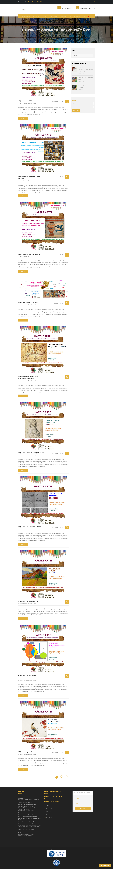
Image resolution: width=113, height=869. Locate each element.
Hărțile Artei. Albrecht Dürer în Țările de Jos (31, 453)
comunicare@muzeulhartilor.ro (87, 8)
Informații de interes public (52, 801)
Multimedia (63, 16)
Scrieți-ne (82, 6)
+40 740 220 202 (21, 801)
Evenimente (36, 16)
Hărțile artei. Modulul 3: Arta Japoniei (29, 101)
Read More (23, 118)
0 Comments (55, 101)
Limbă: (86, 16)
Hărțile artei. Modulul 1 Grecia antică (29, 254)
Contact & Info (77, 16)
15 (67, 676)
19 (67, 303)
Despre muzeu (26, 16)
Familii (30, 103)
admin (21, 103)
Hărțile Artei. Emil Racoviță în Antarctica (30, 527)
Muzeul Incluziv (54, 16)
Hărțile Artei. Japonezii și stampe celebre (30, 752)
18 (66, 176)
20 (67, 527)
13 (67, 101)
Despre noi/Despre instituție (52, 791)
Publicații (48, 806)
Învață (45, 16)
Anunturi (26, 103)
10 (67, 377)
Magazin (48, 814)
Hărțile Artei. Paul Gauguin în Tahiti (28, 601)
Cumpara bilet (105, 865)
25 (67, 602)
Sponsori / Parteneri (50, 808)
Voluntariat (48, 811)
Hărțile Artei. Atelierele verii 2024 (28, 302)
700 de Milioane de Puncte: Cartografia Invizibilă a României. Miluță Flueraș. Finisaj (85, 69)
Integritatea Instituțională (53, 796)
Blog (70, 16)
